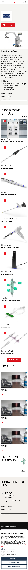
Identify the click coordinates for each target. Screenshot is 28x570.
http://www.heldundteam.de (12, 501)
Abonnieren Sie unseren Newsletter (9, 526)
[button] (22, 2)
